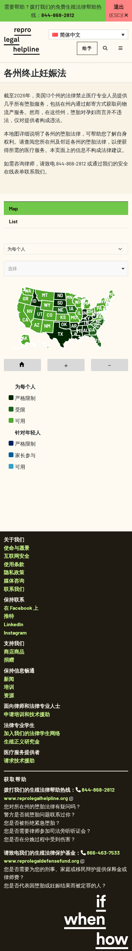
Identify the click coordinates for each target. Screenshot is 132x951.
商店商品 (14, 651)
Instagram (15, 632)
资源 (9, 695)
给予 (87, 48)
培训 (9, 687)
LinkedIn (13, 624)
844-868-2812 (57, 15)
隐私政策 (14, 572)
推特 (9, 616)
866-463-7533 (103, 852)
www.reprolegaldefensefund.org (41, 861)
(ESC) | (117, 11)
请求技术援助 (19, 760)
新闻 (9, 679)
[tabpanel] (66, 362)
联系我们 (14, 589)
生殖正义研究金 (22, 741)
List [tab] (13, 221)
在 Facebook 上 (21, 608)
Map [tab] (13, 208)
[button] (88, 34)
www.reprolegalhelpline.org (36, 798)
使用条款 (14, 564)
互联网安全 (16, 556)
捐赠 (9, 659)
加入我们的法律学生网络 (32, 733)
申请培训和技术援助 (27, 714)
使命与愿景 (16, 548)
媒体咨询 (14, 580)
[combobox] (66, 268)
